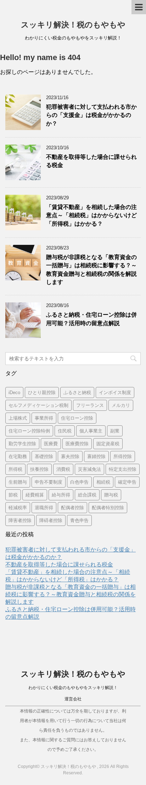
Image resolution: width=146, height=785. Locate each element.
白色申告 (79, 482)
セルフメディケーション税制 (38, 405)
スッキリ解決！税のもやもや (73, 24)
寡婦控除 (96, 456)
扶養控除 (39, 469)
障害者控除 (20, 520)
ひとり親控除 (42, 392)
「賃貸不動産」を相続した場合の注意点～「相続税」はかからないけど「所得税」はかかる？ (91, 215)
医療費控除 (77, 443)
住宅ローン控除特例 (29, 431)
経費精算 (35, 495)
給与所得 (61, 495)
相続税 (103, 482)
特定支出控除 (122, 469)
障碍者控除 (50, 520)
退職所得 (44, 507)
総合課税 (87, 495)
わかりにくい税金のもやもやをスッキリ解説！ (73, 687)
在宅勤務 (18, 456)
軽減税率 (18, 507)
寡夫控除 (70, 456)
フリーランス (90, 405)
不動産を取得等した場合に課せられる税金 (59, 564)
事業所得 (44, 418)
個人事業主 (90, 431)
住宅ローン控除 (77, 418)
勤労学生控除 (22, 443)
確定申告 (127, 482)
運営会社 (73, 699)
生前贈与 (18, 482)
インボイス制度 (115, 392)
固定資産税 (107, 443)
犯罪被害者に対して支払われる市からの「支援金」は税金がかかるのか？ (91, 115)
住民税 (65, 431)
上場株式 (18, 418)
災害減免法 (89, 469)
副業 (114, 431)
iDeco (14, 392)
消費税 (63, 469)
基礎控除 (44, 456)
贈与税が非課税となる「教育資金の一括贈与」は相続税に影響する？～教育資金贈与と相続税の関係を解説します (70, 594)
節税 (13, 495)
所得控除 (122, 456)
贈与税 (111, 495)
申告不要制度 (48, 482)
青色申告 (79, 520)
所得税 (15, 469)
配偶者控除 (72, 507)
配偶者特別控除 (108, 507)
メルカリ (121, 405)
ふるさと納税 (77, 392)
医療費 (51, 443)
